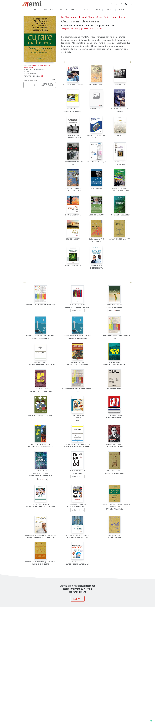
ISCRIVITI (77, 598)
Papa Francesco (85, 29)
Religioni (65, 29)
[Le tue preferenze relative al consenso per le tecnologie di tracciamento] (151, 721)
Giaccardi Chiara (86, 17)
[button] (33, 76)
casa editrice (49, 10)
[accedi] (130, 3)
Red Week (74, 29)
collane (75, 10)
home (35, 10)
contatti (109, 10)
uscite (87, 10)
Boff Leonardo (68, 17)
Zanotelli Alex (118, 17)
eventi (121, 10)
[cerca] (112, 3)
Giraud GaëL (102, 17)
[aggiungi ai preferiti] (53, 80)
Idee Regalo (97, 29)
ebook (97, 10)
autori (63, 10)
